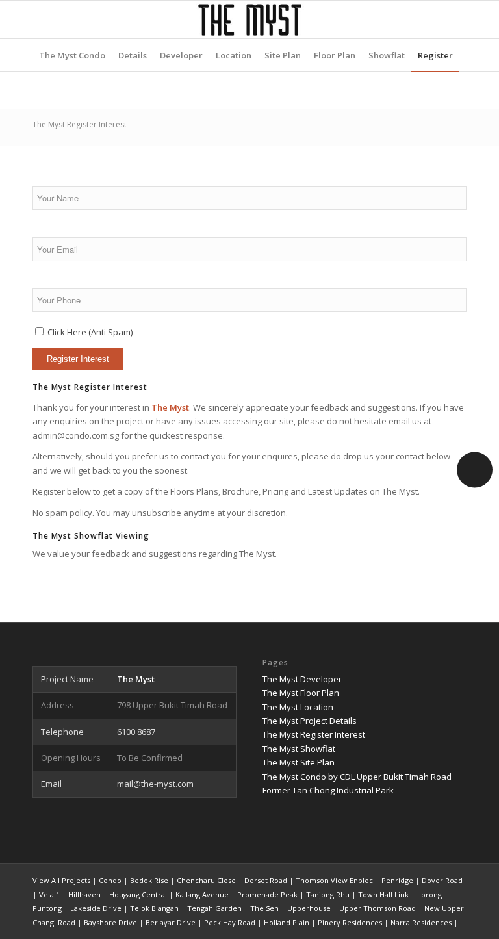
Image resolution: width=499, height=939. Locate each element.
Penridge (397, 880)
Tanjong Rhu (328, 894)
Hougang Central (138, 894)
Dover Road (442, 880)
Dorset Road (265, 880)
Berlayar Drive (171, 922)
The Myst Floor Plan (300, 693)
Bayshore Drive (110, 922)
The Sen (264, 908)
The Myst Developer (302, 679)
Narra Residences (421, 922)
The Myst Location (297, 707)
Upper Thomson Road (377, 908)
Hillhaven (84, 894)
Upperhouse (309, 908)
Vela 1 (49, 894)
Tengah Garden (214, 908)
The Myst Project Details (309, 721)
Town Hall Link (383, 894)
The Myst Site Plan (298, 762)
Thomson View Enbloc (334, 880)
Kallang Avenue (202, 894)
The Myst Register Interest (79, 124)
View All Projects (61, 880)
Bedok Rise (149, 880)
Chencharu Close (206, 880)
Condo (110, 880)
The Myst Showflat (298, 748)
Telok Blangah (154, 908)
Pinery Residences (350, 922)
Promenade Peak (267, 894)
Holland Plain (286, 922)
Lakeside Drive (96, 908)
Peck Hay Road (229, 922)
